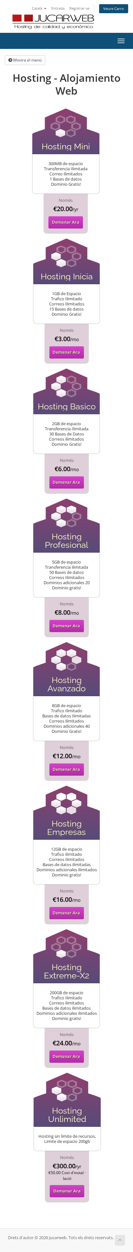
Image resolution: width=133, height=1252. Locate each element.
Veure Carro (113, 8)
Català (37, 8)
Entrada (58, 8)
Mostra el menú (27, 60)
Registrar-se (79, 8)
